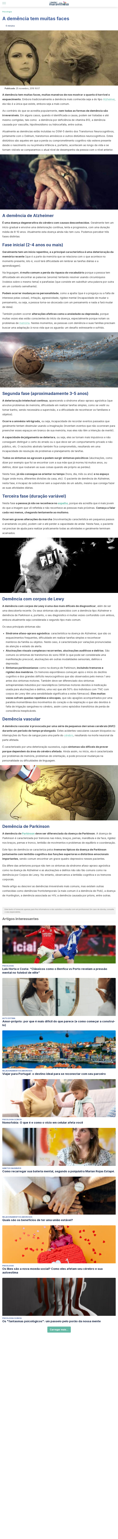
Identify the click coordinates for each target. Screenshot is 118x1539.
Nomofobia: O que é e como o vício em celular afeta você (42, 1122)
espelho (63, 503)
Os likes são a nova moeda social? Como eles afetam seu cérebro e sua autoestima (52, 1270)
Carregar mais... (59, 1329)
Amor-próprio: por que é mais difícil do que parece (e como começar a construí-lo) (58, 1023)
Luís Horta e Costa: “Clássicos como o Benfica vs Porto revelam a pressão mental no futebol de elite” (54, 970)
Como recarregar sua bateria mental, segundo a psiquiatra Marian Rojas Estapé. (58, 1171)
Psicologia (7, 12)
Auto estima (8, 1018)
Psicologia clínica (12, 1119)
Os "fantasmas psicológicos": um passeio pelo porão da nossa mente (51, 1321)
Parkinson (28, 833)
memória (24, 323)
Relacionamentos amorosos (17, 1071)
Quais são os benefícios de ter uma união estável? (37, 1220)
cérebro (68, 735)
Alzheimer (109, 99)
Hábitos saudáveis (11, 1168)
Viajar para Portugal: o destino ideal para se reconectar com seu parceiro (54, 1074)
